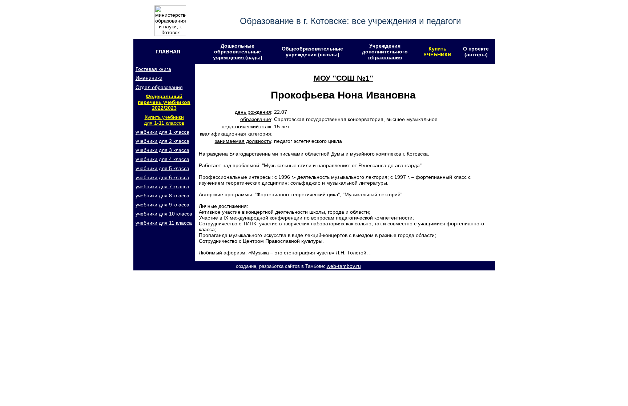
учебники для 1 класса (162, 132)
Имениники (149, 78)
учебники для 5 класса (162, 168)
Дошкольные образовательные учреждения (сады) (237, 51)
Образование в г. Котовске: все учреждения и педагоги (350, 21)
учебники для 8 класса (162, 195)
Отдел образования (159, 87)
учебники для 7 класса (162, 186)
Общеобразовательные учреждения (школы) (312, 51)
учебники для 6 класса (162, 177)
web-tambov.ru (344, 266)
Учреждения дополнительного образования (385, 51)
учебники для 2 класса (162, 141)
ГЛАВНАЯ (168, 52)
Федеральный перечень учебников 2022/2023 (164, 102)
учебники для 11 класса (164, 223)
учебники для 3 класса (162, 150)
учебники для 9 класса (162, 205)
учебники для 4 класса (162, 159)
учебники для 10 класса (164, 214)
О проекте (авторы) (476, 51)
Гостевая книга (153, 69)
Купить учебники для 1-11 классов (164, 120)
